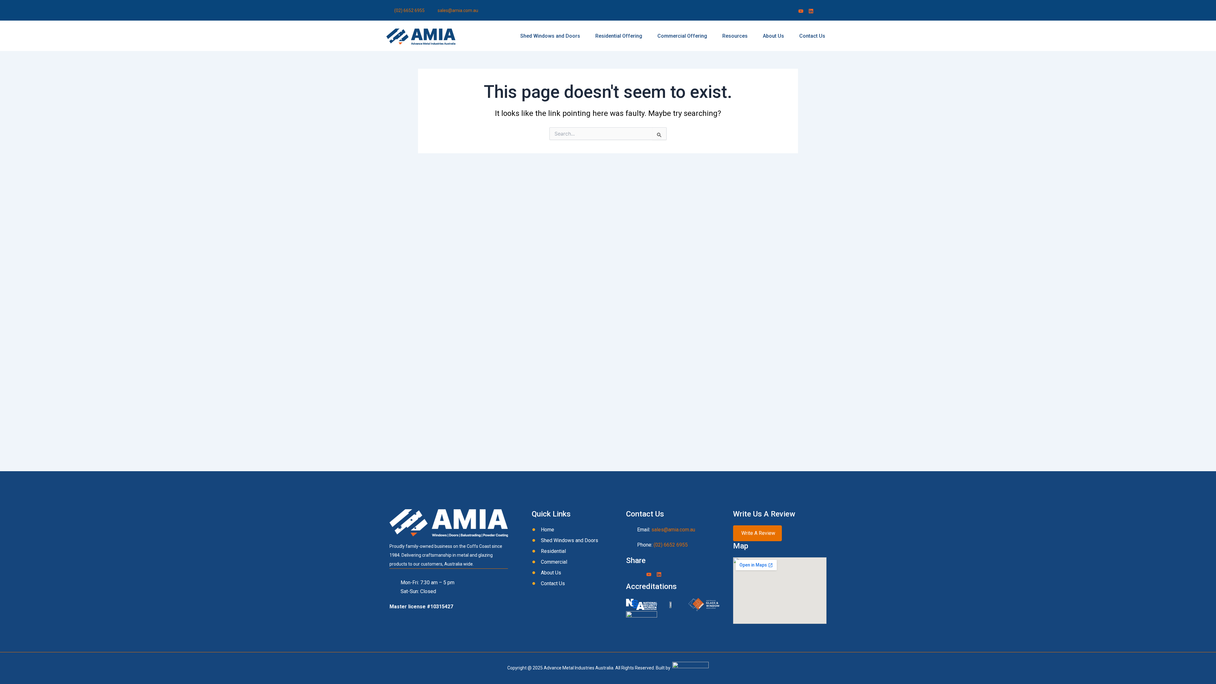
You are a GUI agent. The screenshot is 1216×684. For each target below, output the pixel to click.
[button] (552, 36)
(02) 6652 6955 (671, 545)
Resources (735, 36)
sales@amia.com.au (673, 530)
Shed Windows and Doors (550, 36)
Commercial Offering (682, 36)
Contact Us (812, 36)
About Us (773, 36)
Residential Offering (618, 36)
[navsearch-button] (825, 11)
